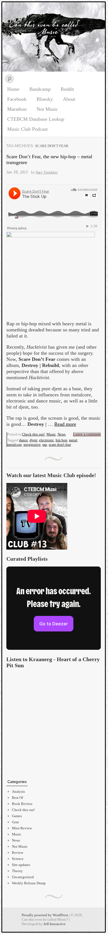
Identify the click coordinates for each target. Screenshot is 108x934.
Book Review (22, 804)
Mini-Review (22, 828)
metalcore (14, 444)
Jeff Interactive (54, 924)
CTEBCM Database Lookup (35, 119)
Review (17, 852)
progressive (32, 444)
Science (18, 859)
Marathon (17, 109)
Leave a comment (87, 434)
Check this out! (33, 434)
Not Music (47, 109)
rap (44, 444)
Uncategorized (23, 877)
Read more (65, 424)
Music (51, 434)
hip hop (61, 440)
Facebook (17, 99)
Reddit (67, 89)
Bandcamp (40, 89)
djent (33, 440)
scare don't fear (60, 444)
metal (73, 440)
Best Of (17, 797)
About (69, 99)
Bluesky (45, 99)
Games (17, 816)
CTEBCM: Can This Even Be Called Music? (53, 37)
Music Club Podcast (27, 129)
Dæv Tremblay (47, 172)
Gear (15, 822)
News (62, 434)
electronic (46, 440)
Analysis (18, 791)
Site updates (21, 865)
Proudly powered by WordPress (45, 915)
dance (23, 440)
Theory (17, 871)
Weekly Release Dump (29, 883)
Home (13, 89)
